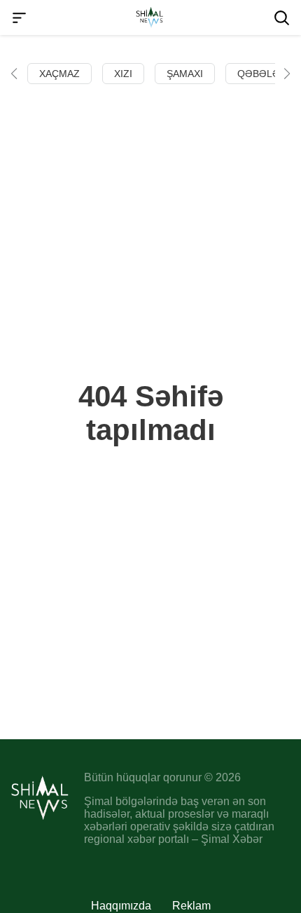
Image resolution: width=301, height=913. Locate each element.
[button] (14, 73)
